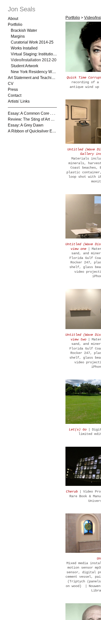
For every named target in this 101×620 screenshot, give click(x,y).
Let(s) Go (78, 429)
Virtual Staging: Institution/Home (34, 54)
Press (12, 89)
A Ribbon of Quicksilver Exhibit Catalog (32, 131)
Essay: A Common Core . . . (30, 113)
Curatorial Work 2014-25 (32, 42)
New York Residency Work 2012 (34, 71)
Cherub (72, 491)
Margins (17, 36)
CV (10, 83)
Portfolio (15, 24)
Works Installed (24, 48)
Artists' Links (18, 101)
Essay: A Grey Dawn (25, 125)
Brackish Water (24, 30)
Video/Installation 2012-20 (33, 60)
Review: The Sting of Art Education (32, 119)
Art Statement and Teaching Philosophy (32, 77)
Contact (15, 95)
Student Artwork (25, 66)
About (13, 18)
